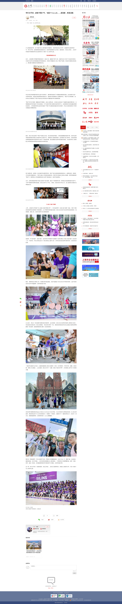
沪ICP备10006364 (49, 598)
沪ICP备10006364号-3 (66, 598)
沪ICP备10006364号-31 (57, 598)
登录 (85, 0)
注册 (81, 0)
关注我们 (94, 0)
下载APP (89, 0)
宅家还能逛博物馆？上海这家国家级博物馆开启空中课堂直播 (33, 551)
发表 (75, 573)
